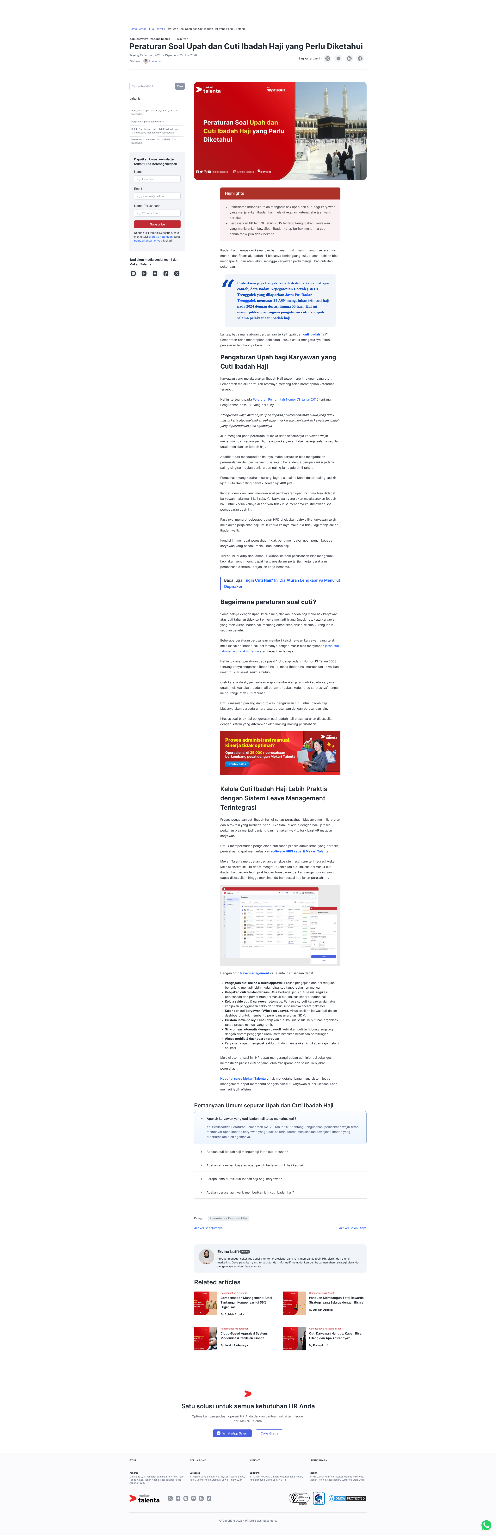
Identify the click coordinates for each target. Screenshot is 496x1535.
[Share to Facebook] (360, 58)
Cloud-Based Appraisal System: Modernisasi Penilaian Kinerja (244, 1335)
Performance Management (234, 1328)
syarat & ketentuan (161, 236)
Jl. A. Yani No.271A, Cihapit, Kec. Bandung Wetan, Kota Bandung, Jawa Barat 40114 (276, 1478)
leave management (254, 973)
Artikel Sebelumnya (208, 1228)
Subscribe (157, 224)
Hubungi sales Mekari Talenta (243, 1078)
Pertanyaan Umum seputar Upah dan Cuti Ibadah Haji (153, 141)
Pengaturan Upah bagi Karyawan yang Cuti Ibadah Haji (154, 112)
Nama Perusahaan (147, 206)
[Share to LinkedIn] (349, 58)
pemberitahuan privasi (148, 240)
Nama (138, 172)
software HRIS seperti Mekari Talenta (300, 851)
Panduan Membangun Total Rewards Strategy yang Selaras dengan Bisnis (336, 1300)
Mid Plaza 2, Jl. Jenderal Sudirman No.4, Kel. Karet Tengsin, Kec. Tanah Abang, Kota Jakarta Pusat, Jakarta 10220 (156, 1479)
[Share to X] (328, 58)
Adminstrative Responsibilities (149, 38)
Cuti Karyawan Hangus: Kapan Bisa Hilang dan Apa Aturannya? (335, 1335)
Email (138, 189)
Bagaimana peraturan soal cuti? (148, 121)
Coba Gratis (269, 1433)
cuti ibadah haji (314, 334)
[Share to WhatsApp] (338, 58)
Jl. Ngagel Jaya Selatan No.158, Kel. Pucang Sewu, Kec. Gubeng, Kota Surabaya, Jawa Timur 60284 (217, 1478)
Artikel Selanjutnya (353, 1228)
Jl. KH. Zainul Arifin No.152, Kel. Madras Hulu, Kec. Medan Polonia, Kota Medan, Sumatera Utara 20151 (338, 1478)
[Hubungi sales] (485, 1525)
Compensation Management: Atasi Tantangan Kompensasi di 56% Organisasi (246, 1302)
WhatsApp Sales (234, 1433)
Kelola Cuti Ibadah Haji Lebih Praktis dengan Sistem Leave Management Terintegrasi (155, 131)
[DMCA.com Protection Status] (347, 1498)
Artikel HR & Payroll (151, 28)
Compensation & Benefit (233, 1293)
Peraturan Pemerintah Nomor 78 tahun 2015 (286, 399)
